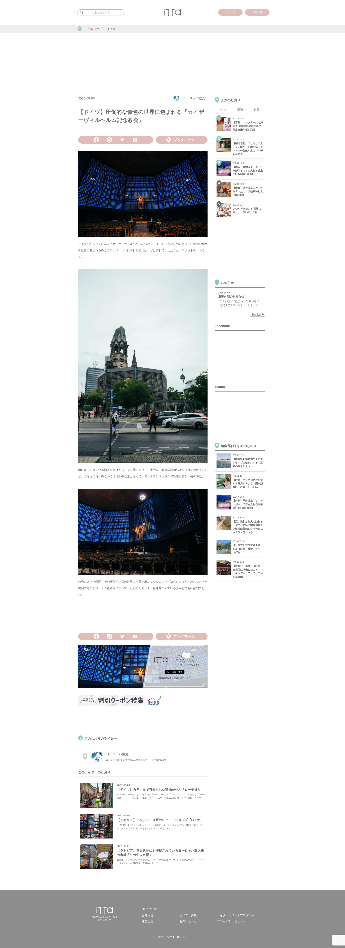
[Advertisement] (172, 60)
